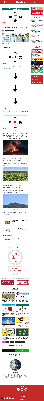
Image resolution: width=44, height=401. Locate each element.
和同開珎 (10, 212)
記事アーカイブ (37, 79)
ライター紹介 (36, 76)
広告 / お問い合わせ (37, 82)
